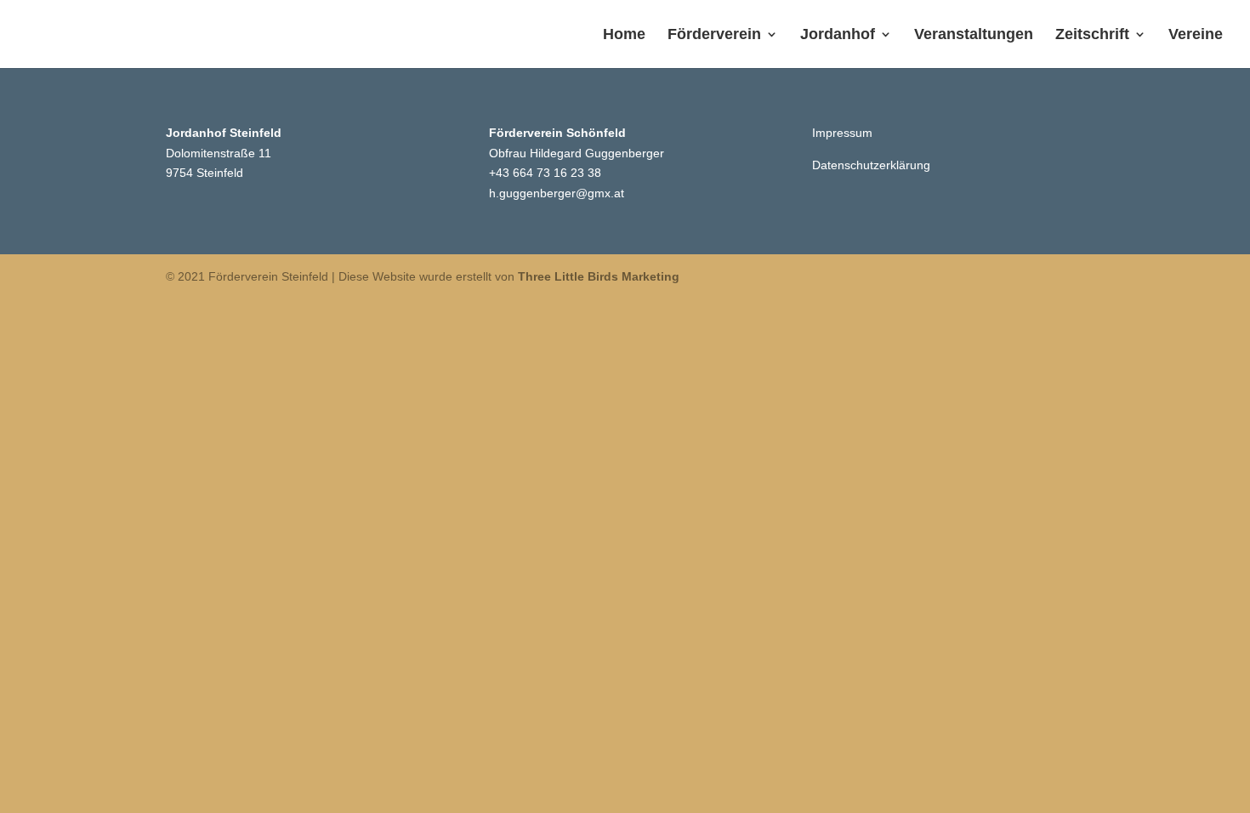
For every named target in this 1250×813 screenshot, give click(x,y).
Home (624, 35)
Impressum (842, 132)
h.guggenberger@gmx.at (556, 193)
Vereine (1195, 35)
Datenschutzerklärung (871, 165)
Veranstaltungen (973, 35)
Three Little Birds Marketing (598, 276)
